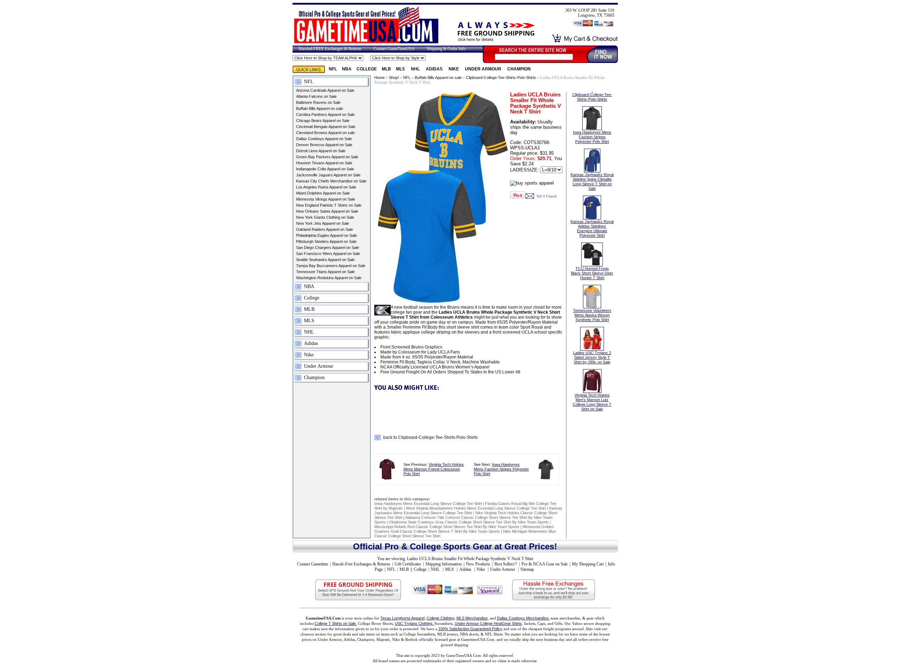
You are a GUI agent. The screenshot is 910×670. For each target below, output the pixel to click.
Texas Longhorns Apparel (402, 618)
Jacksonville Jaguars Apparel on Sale (328, 175)
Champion (519, 69)
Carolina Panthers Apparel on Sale (325, 114)
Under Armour (483, 69)
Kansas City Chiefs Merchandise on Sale (331, 181)
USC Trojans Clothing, (414, 623)
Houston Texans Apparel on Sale (324, 163)
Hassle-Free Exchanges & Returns (361, 564)
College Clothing (440, 618)
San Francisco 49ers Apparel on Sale (328, 253)
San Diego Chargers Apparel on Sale (327, 247)
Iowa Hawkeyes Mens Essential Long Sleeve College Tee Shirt (428, 503)
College (367, 69)
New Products (478, 564)
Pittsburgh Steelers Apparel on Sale (326, 241)
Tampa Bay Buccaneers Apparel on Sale (330, 266)
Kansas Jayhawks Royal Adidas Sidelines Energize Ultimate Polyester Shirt (592, 228)
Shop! (394, 77)
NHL (416, 69)
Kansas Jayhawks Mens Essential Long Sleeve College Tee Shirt (468, 510)
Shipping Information (443, 564)
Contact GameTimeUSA (394, 48)
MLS (401, 69)
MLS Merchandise (472, 618)
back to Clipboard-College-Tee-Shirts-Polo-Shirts (430, 437)
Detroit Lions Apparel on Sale (321, 151)
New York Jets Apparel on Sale (322, 223)
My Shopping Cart (588, 564)
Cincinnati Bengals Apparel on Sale (325, 126)
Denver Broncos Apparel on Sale (324, 145)
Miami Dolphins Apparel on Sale (323, 193)
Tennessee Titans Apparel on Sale (325, 272)
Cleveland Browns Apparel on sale (325, 133)
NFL (333, 69)
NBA (347, 69)
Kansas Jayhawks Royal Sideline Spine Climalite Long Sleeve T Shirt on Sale (592, 181)
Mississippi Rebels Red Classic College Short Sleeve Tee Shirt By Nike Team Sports (446, 527)
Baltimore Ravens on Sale (318, 102)
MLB (386, 69)
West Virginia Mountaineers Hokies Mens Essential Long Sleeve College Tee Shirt (476, 508)
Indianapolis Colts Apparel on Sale (325, 169)
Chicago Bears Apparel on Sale (322, 120)
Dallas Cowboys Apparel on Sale (324, 139)
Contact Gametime (312, 564)
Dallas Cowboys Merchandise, (523, 618)
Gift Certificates (408, 564)
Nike (454, 69)
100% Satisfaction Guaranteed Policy (470, 629)
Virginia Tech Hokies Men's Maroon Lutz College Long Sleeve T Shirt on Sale (592, 402)
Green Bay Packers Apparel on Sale (327, 157)
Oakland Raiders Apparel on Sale (324, 229)
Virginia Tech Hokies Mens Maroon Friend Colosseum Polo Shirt (433, 469)
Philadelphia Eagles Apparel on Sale (326, 235)
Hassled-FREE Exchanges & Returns (330, 48)
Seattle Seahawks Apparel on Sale (325, 259)
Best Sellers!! (505, 564)
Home (379, 77)
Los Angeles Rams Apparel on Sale (326, 187)
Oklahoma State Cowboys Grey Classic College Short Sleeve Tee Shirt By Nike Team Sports (469, 522)
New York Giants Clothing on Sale (325, 217)
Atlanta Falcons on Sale (316, 96)
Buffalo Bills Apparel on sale (319, 108)
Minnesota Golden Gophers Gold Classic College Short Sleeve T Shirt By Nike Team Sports (464, 529)
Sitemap (527, 569)
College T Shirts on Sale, (336, 623)
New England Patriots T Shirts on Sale (329, 205)
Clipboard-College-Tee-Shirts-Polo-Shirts (501, 77)
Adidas (435, 69)
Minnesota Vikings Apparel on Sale (325, 199)
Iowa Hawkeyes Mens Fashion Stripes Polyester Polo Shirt (501, 469)
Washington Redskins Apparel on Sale (329, 278)
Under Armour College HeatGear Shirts (488, 623)
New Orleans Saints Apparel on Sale (327, 211)
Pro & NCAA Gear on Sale (544, 564)
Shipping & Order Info (446, 48)
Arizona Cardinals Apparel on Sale (325, 90)
